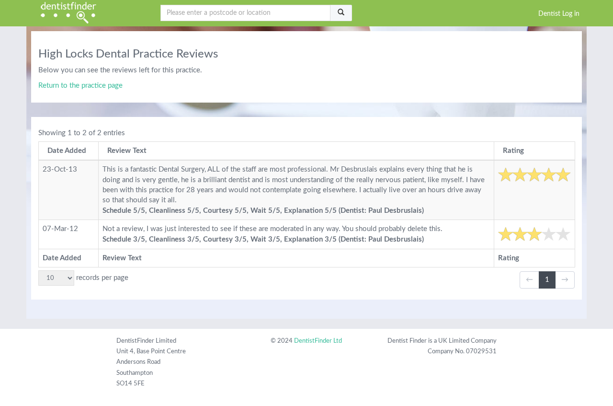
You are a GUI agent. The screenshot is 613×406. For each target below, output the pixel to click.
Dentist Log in (558, 14)
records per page (101, 277)
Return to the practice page (80, 85)
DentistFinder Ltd (318, 341)
